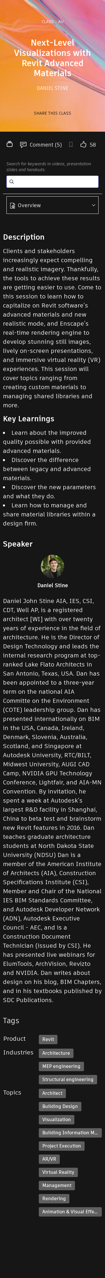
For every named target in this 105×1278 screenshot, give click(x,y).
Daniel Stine (52, 88)
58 (93, 144)
